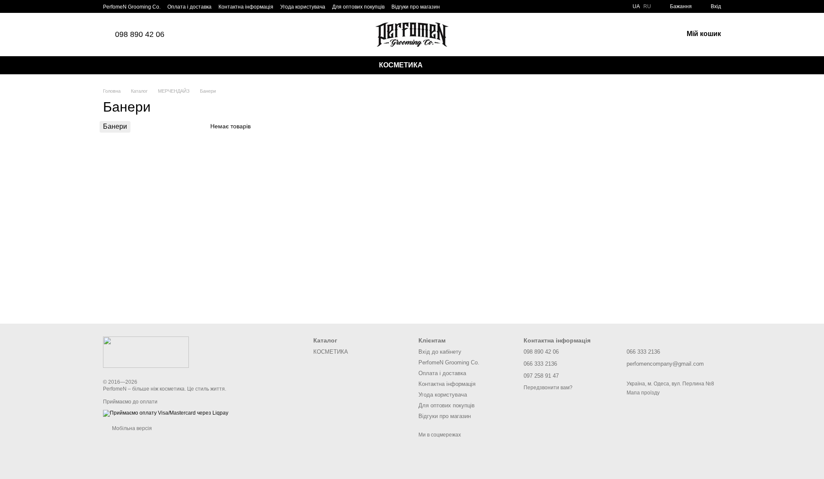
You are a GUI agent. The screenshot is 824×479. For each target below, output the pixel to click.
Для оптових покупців (358, 7)
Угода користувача (302, 7)
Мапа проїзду (643, 393)
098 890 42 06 (139, 34)
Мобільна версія (131, 428)
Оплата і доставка (189, 7)
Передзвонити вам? (548, 388)
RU (647, 6)
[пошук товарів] (444, 65)
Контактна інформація (245, 7)
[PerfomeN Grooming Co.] (146, 352)
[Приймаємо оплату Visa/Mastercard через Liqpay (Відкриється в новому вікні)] (165, 413)
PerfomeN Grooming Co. (132, 7)
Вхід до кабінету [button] (439, 352)
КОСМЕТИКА (401, 65)
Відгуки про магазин (415, 7)
